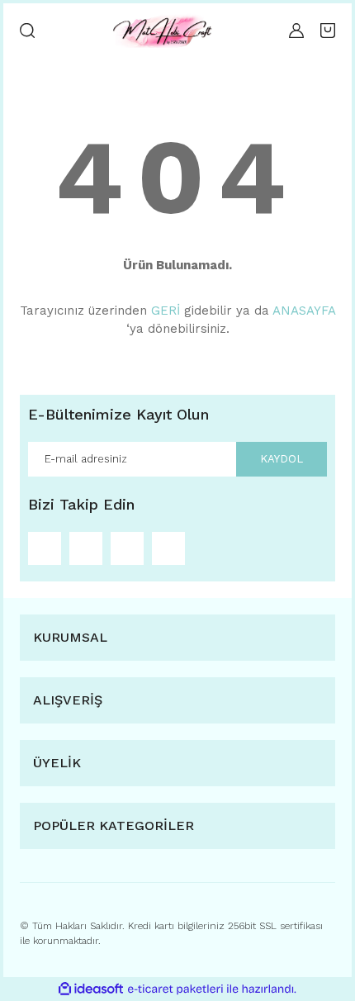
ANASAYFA (303, 310)
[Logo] (161, 30)
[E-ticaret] (175, 988)
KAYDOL (281, 459)
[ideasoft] (91, 989)
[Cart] (327, 31)
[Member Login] (296, 31)
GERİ (165, 310)
